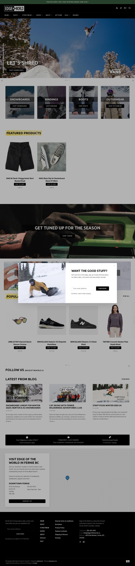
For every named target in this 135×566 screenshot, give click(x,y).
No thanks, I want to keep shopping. (81, 293)
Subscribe (103, 288)
